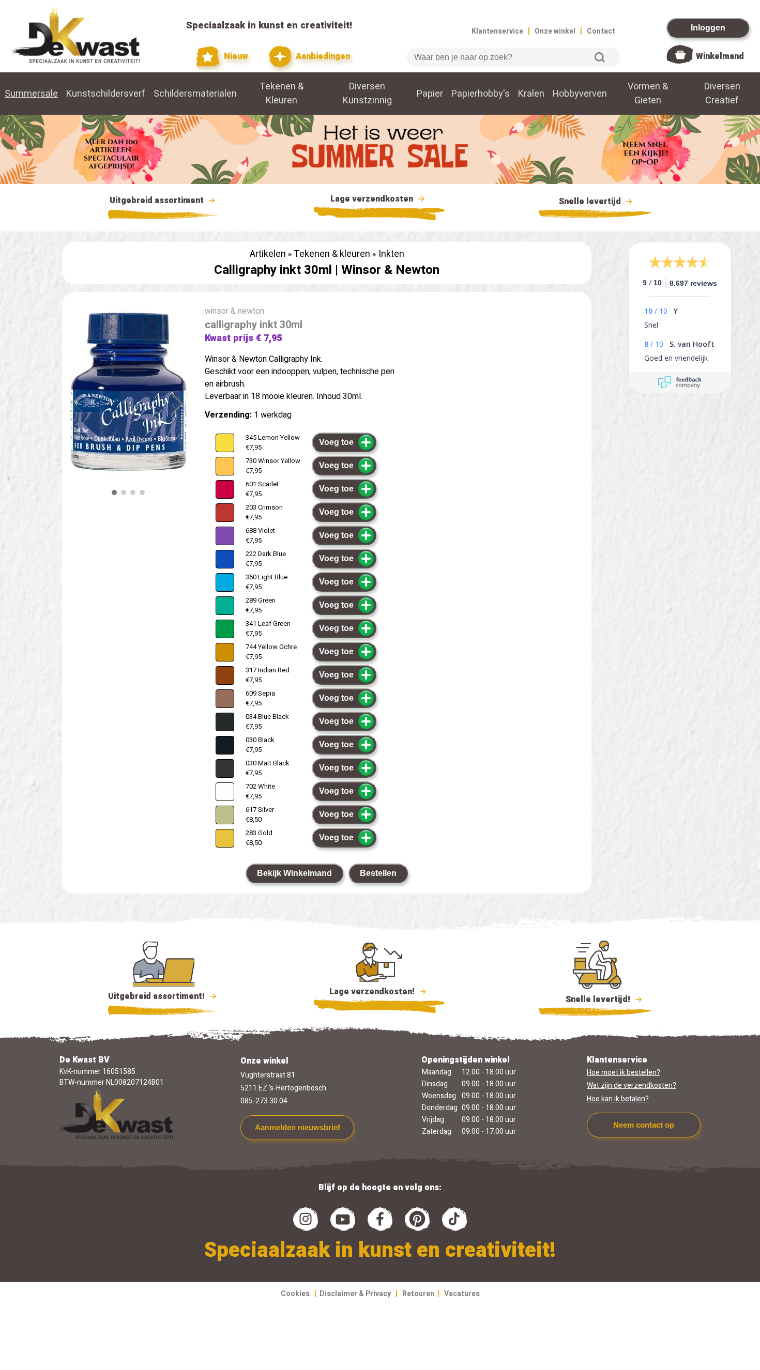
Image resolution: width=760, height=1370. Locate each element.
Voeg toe (336, 442)
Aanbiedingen (322, 56)
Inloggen (708, 27)
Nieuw (235, 56)
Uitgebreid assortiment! (157, 996)
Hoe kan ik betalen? (618, 1099)
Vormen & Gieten (648, 93)
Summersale (31, 94)
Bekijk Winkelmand (294, 873)
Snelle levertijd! (590, 999)
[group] (128, 391)
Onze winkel (555, 31)
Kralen (531, 94)
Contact (601, 31)
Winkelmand (720, 56)
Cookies (295, 1293)
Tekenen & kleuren (332, 254)
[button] (177, 404)
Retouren (418, 1293)
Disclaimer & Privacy (355, 1293)
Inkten (391, 254)
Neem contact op (643, 1124)
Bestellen (378, 873)
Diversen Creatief (722, 93)
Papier (430, 94)
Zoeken (599, 57)
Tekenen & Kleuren (281, 93)
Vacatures (462, 1293)
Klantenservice (497, 31)
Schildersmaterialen (195, 94)
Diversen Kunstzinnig (367, 93)
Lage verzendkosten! (373, 992)
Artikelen (268, 254)
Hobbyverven (580, 94)
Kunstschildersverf (105, 94)
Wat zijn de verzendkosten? (631, 1085)
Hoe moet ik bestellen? (623, 1072)
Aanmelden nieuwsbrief (297, 1127)
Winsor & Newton (390, 270)
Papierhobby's (480, 94)
